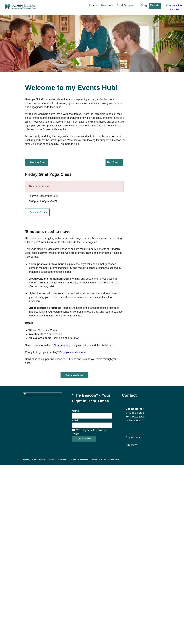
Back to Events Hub (74, 375)
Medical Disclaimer (57, 460)
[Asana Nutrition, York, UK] (20, 6)
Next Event (113, 162)
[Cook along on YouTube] (147, 429)
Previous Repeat (38, 212)
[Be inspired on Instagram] (132, 429)
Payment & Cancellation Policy (106, 460)
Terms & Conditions (79, 460)
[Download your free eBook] (42, 411)
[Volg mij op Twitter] (142, 429)
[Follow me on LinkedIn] (137, 429)
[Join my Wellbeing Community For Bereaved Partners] (153, 429)
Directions (131, 445)
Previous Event (37, 162)
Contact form (133, 437)
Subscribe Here (84, 439)
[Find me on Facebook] (127, 429)
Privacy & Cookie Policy (34, 460)
